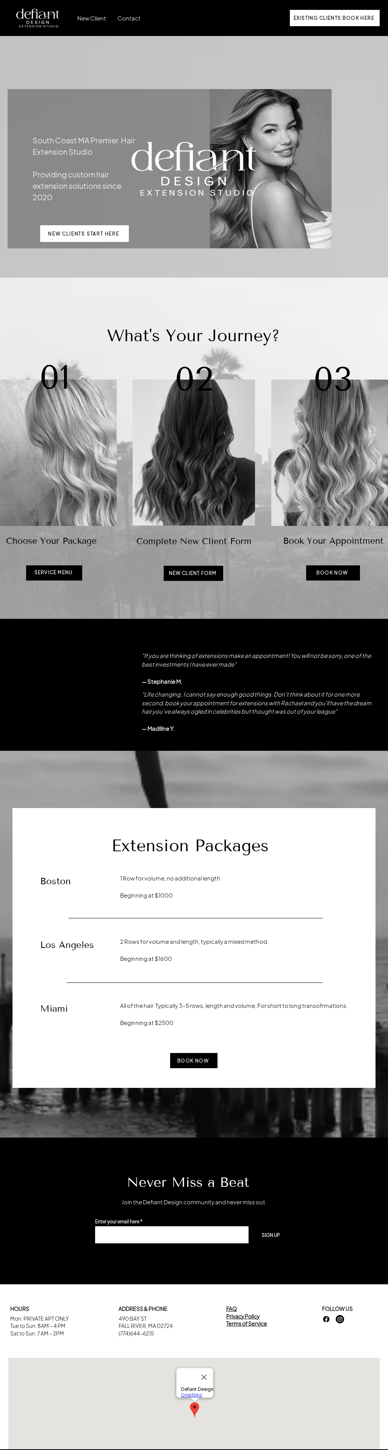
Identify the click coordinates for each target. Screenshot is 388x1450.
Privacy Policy (243, 1316)
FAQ (231, 1308)
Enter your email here (117, 1221)
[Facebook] (326, 1319)
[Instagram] (340, 1319)
